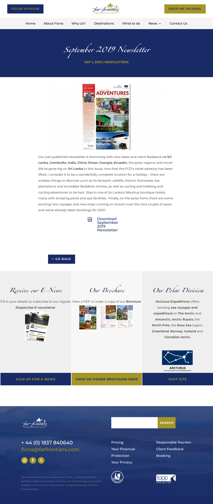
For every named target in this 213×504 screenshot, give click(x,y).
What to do (131, 23)
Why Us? (79, 23)
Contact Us (178, 23)
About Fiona (53, 23)
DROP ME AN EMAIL (185, 9)
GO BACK (63, 259)
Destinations (104, 23)
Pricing (117, 442)
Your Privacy (121, 462)
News (153, 23)
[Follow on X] (41, 460)
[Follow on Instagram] (24, 460)
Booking (163, 456)
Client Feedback (170, 449)
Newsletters (116, 62)
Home (30, 23)
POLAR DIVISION (25, 9)
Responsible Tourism (173, 442)
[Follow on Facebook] (33, 460)
